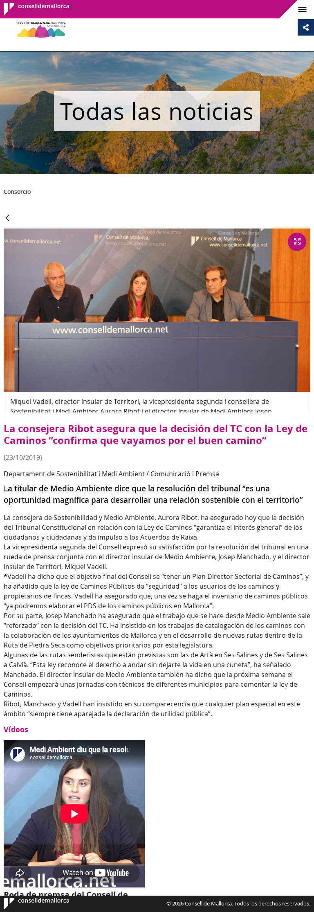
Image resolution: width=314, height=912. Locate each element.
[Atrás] (7, 218)
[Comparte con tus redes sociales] (306, 27)
